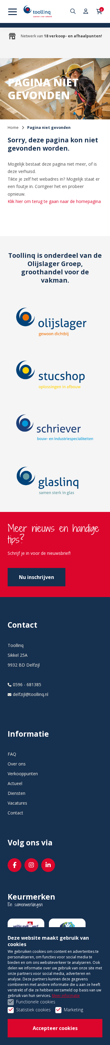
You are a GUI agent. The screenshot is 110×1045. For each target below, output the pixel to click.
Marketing (73, 1010)
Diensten (16, 793)
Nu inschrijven (36, 577)
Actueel (15, 783)
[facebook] (14, 865)
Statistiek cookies (33, 1010)
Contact (15, 813)
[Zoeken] (74, 11)
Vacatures (17, 803)
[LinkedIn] (48, 865)
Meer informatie (66, 995)
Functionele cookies (35, 1002)
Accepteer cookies (55, 1028)
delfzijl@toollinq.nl (30, 694)
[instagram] (31, 865)
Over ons (17, 764)
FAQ (12, 754)
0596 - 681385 (27, 684)
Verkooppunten (23, 773)
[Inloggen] (86, 11)
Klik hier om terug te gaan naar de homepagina (54, 201)
